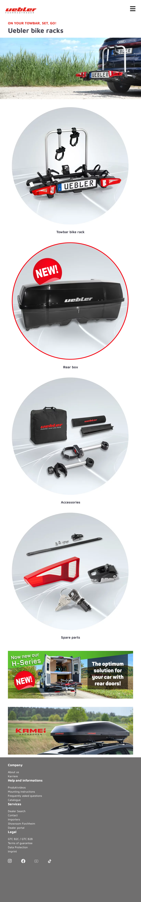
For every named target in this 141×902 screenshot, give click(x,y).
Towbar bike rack (70, 232)
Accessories (70, 502)
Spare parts (70, 637)
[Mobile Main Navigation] (132, 8)
